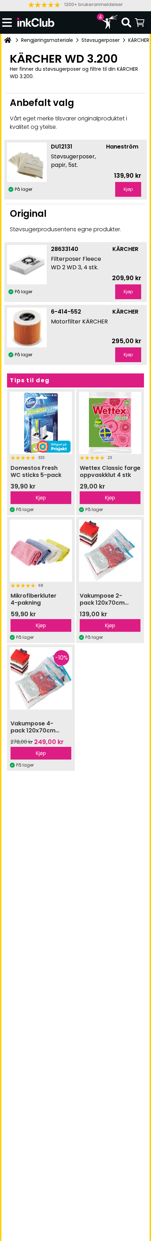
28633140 (64, 249)
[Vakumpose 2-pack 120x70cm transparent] (110, 550)
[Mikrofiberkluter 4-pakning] (41, 550)
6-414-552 (66, 312)
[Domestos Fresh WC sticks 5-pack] (41, 423)
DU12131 (61, 147)
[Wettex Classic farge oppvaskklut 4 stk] (110, 423)
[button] (75, 5)
